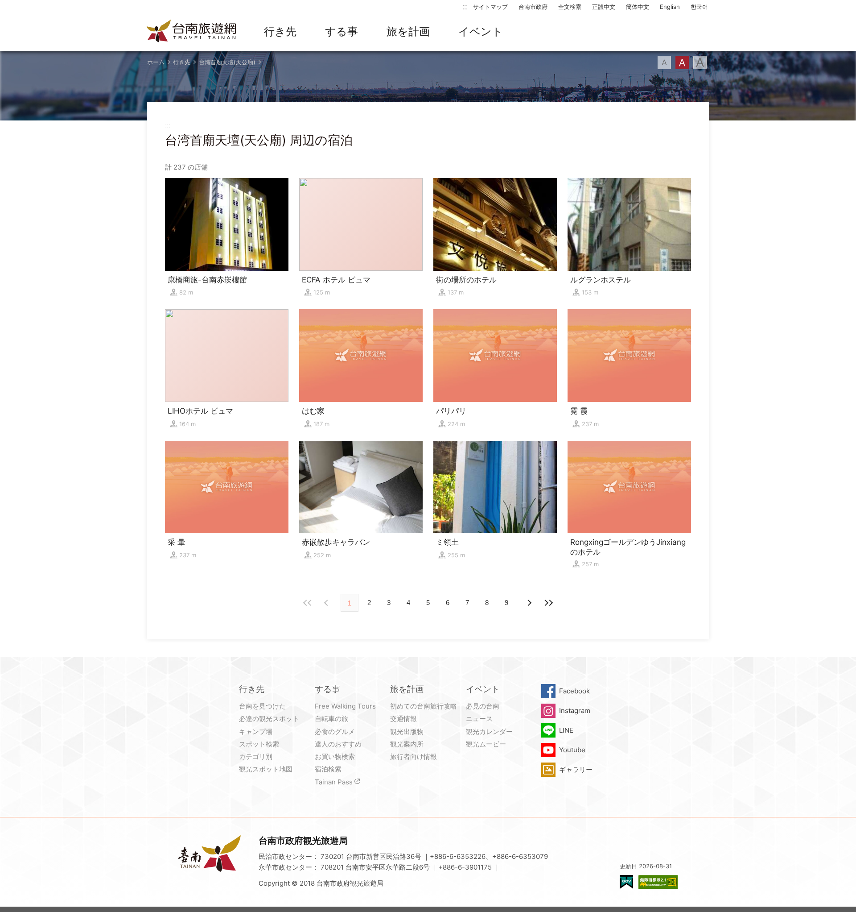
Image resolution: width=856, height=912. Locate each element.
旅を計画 (408, 31)
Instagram (574, 710)
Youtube (572, 750)
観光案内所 (407, 744)
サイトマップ (490, 6)
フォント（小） (664, 62)
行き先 (280, 31)
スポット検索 (259, 744)
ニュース (479, 718)
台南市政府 (533, 6)
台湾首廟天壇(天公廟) (227, 62)
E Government (626, 882)
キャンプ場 (255, 731)
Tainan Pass (334, 782)
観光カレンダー (489, 731)
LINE (566, 730)
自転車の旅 (331, 718)
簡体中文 (637, 6)
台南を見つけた (262, 706)
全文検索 (569, 6)
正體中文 (603, 6)
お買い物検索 (335, 756)
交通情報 (403, 718)
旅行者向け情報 (413, 756)
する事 (341, 31)
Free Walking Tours (345, 706)
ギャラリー (576, 769)
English (670, 6)
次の (327, 603)
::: (465, 6)
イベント (480, 31)
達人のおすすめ (338, 744)
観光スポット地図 (265, 769)
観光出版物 (407, 731)
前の (529, 603)
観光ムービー (486, 744)
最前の (308, 603)
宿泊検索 (328, 769)
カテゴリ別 (255, 756)
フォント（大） (700, 62)
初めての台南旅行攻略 (423, 706)
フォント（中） (682, 62)
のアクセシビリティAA (658, 882)
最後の (548, 603)
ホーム (156, 62)
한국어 (699, 6)
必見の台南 (482, 706)
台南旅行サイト (192, 32)
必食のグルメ (335, 731)
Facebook (574, 691)
